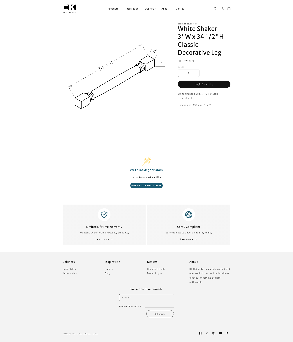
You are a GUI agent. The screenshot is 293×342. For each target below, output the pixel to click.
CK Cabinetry (74, 334)
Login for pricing (204, 84)
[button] (114, 8)
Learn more (102, 239)
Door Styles (69, 269)
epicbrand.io (93, 334)
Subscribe (160, 313)
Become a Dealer (156, 269)
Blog (107, 273)
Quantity (181, 67)
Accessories (70, 273)
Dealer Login (154, 273)
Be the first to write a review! (146, 185)
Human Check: (127, 306)
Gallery (109, 269)
